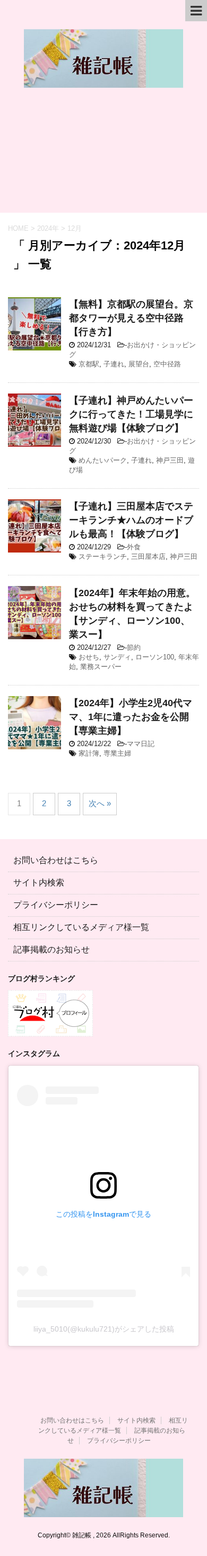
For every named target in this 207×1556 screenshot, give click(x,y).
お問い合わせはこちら (55, 860)
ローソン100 (154, 657)
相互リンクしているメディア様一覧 (81, 927)
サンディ (117, 657)
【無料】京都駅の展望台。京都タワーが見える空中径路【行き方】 (131, 318)
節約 (134, 647)
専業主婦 (117, 753)
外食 (134, 547)
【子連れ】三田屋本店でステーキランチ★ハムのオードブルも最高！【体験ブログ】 (131, 520)
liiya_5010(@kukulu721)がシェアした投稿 (103, 1329)
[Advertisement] (103, 155)
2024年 (48, 228)
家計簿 (89, 753)
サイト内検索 (38, 882)
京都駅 (89, 364)
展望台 (138, 364)
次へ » (100, 803)
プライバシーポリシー (55, 904)
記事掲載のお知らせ (51, 949)
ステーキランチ (103, 557)
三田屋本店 (148, 557)
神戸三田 (170, 460)
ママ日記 (140, 744)
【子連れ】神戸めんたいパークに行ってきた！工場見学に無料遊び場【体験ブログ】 (131, 414)
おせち (89, 657)
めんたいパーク (103, 460)
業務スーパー (101, 667)
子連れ (114, 364)
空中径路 (167, 364)
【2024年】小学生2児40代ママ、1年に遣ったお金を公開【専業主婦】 (130, 717)
